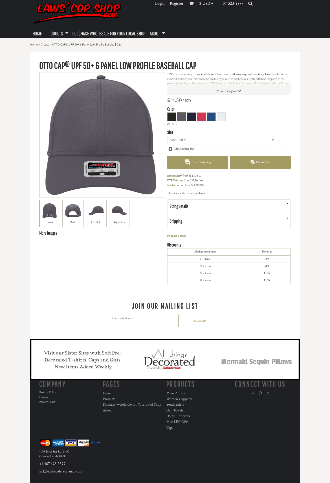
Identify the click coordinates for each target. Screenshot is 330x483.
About (107, 410)
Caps (169, 427)
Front (49, 222)
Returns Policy (47, 392)
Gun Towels (174, 410)
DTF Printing (175, 181)
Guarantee (45, 397)
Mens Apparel (176, 393)
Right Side (119, 222)
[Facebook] (253, 393)
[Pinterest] (260, 393)
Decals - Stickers (178, 416)
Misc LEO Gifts (177, 422)
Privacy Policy (47, 402)
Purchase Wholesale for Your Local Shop (132, 404)
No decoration (175, 185)
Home (34, 44)
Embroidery (174, 176)
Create (45, 44)
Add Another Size (184, 149)
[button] (207, 3)
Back (73, 222)
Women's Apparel (179, 399)
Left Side (96, 222)
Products (109, 399)
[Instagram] (267, 393)
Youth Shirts (175, 404)
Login (160, 3)
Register (177, 3)
